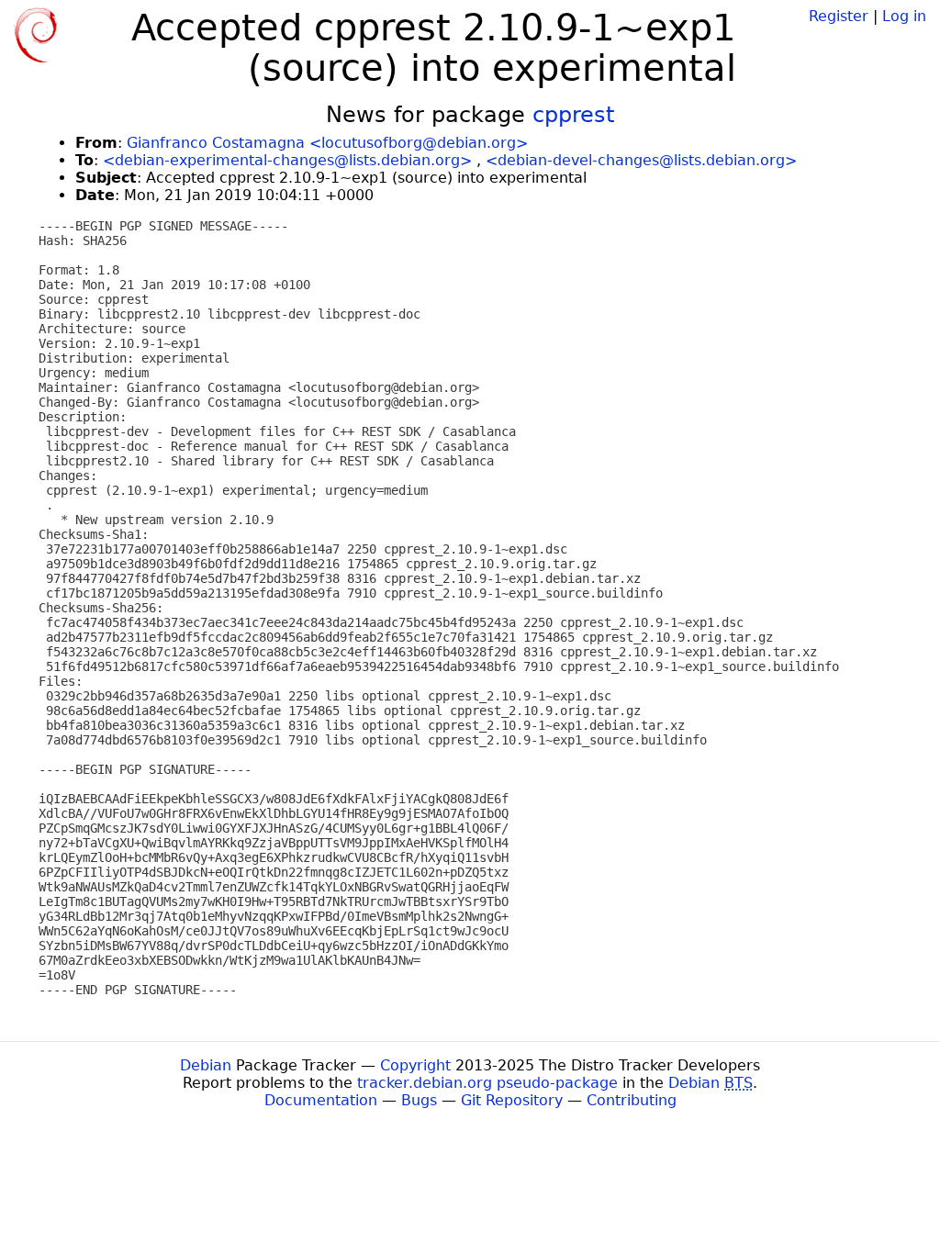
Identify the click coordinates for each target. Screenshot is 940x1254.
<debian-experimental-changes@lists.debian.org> (287, 160)
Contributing (632, 1100)
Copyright (415, 1065)
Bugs (419, 1100)
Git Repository (512, 1100)
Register (838, 16)
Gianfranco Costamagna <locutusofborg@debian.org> (327, 142)
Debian (205, 1065)
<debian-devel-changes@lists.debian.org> (641, 160)
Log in (904, 16)
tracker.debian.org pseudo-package (487, 1083)
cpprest (573, 115)
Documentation (320, 1100)
